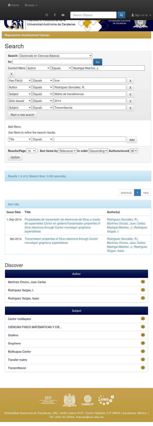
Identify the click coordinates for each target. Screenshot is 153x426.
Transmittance (17, 368)
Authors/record (119, 151)
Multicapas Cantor (19, 351)
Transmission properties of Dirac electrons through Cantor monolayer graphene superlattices (61, 241)
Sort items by (49, 151)
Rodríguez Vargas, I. (21, 290)
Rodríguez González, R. (122, 219)
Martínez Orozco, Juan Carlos (126, 223)
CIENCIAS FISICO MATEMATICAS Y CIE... (35, 327)
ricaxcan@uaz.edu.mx (90, 417)
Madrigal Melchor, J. (119, 227)
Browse (30, 5)
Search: (13, 56)
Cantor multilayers (19, 319)
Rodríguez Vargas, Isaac (23, 298)
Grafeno (13, 335)
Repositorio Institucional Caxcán (27, 35)
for (10, 62)
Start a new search (22, 115)
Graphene (14, 343)
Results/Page (17, 151)
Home (15, 5)
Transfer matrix (17, 360)
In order (82, 151)
